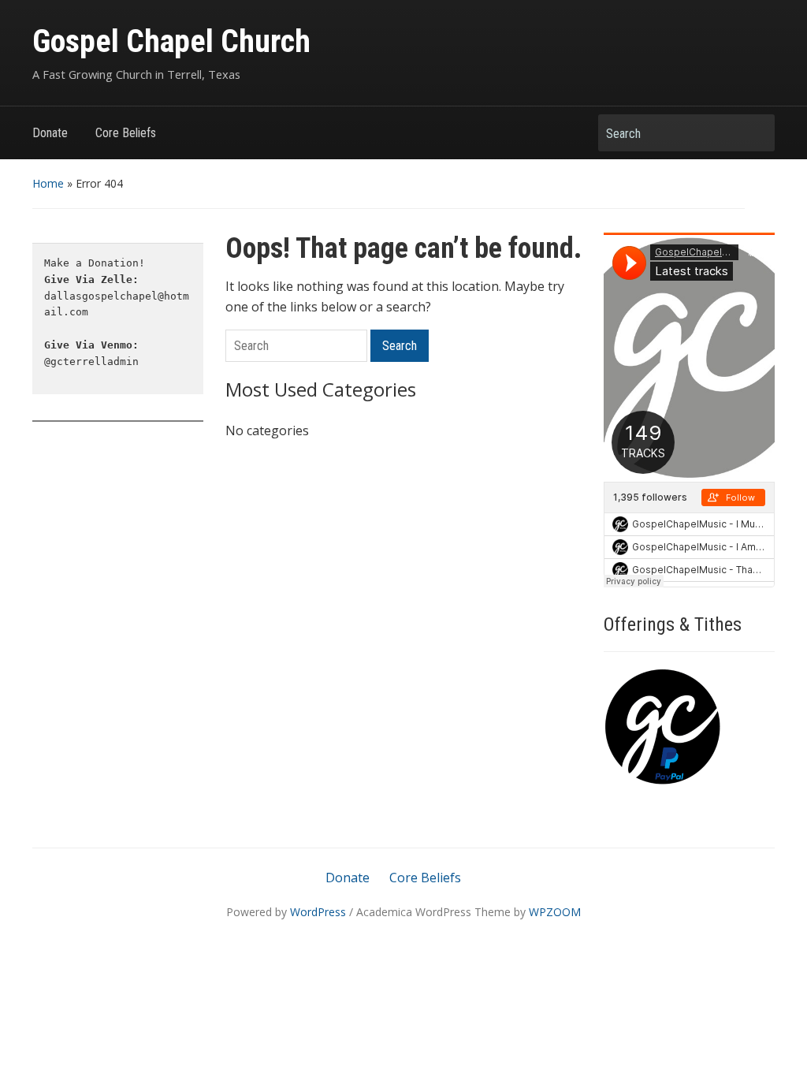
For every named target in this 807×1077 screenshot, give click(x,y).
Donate (50, 132)
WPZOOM (555, 911)
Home (48, 183)
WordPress (318, 911)
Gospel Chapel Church (171, 41)
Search (755, 133)
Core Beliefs (125, 132)
